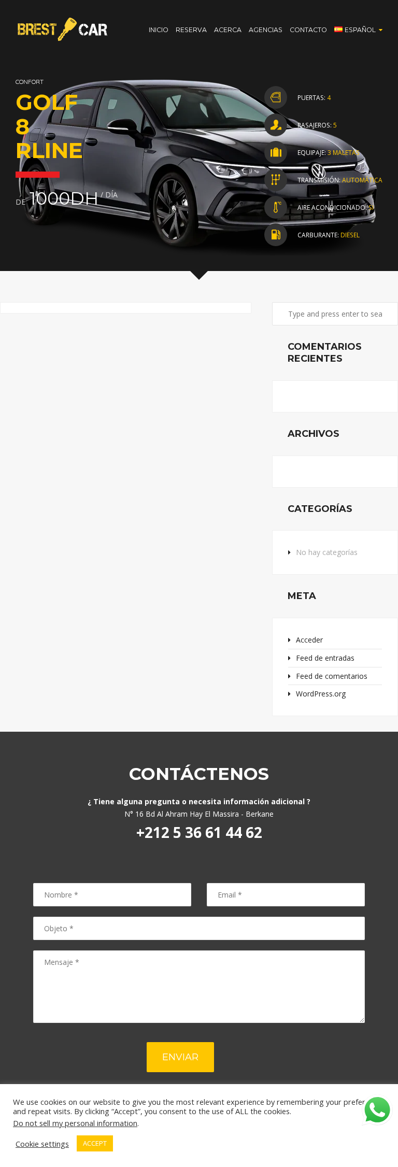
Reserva (191, 30)
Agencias (265, 30)
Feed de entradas (325, 658)
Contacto (308, 30)
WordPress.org (321, 694)
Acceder (309, 640)
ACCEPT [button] (95, 1143)
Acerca (227, 30)
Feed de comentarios (331, 676)
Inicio (158, 30)
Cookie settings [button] (42, 1143)
